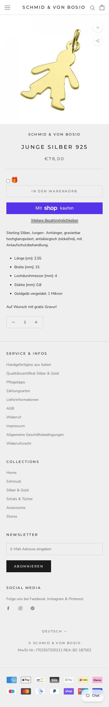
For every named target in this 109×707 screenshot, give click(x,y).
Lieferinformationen (22, 399)
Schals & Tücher (19, 498)
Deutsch (52, 631)
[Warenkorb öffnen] (102, 7)
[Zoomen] (97, 27)
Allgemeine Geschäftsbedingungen (35, 434)
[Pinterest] (32, 608)
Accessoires (16, 507)
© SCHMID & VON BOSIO (54, 643)
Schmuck (13, 481)
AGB (10, 408)
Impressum (15, 425)
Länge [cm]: (23, 258)
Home (11, 472)
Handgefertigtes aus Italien (28, 364)
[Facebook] (8, 608)
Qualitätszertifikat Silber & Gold (32, 373)
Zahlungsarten (18, 390)
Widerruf (13, 417)
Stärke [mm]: (24, 284)
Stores (11, 516)
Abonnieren (28, 566)
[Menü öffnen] (7, 8)
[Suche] (92, 7)
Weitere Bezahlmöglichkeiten (54, 220)
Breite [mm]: (24, 267)
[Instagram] (20, 608)
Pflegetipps (15, 382)
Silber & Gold (17, 490)
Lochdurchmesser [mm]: (34, 275)
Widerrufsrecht (18, 443)
